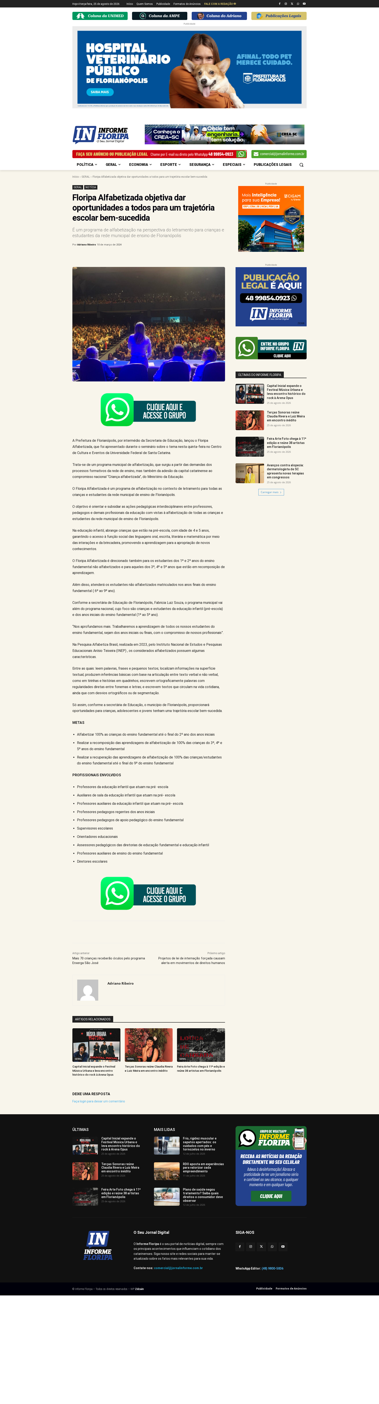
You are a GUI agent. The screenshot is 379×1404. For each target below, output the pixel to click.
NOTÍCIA (91, 187)
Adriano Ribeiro (86, 244)
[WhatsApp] (297, 4)
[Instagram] (285, 4)
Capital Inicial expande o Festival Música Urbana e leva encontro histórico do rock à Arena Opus (93, 1070)
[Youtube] (304, 4)
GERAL (86, 176)
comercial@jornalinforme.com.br (178, 1268)
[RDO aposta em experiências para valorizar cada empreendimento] (167, 1171)
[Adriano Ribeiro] (90, 990)
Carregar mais (270, 492)
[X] (292, 4)
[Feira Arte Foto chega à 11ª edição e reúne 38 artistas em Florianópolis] (201, 1045)
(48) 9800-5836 (272, 1268)
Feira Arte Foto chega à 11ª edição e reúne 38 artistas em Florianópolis (286, 442)
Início (75, 176)
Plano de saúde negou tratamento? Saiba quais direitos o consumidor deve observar (203, 1195)
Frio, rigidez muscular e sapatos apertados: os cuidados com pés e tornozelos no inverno (199, 1144)
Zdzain (139, 1289)
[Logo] (107, 135)
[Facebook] (279, 4)
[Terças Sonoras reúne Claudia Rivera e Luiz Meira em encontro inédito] (149, 1045)
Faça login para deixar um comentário (98, 1101)
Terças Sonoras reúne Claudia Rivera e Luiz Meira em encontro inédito (286, 416)
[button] (301, 164)
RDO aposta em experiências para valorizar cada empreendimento (203, 1167)
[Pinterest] (145, 256)
